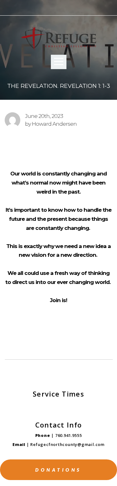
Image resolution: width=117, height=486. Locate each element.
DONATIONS (58, 470)
